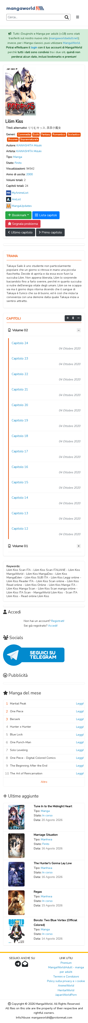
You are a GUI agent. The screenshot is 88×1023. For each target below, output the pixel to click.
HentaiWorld (66, 990)
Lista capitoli (47, 215)
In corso (47, 815)
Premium (66, 963)
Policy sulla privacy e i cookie (66, 981)
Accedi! (53, 626)
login (34, 47)
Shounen (13, 139)
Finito (18, 163)
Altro (44, 782)
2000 (29, 174)
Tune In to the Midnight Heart (53, 806)
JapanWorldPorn (66, 995)
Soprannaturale (29, 139)
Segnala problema (24, 224)
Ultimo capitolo (21, 232)
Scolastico (74, 134)
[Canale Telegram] (18, 965)
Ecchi (36, 134)
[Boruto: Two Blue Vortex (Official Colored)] (16, 931)
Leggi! (80, 704)
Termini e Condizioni (66, 977)
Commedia (24, 134)
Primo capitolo (51, 232)
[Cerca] (66, 17)
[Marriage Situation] (16, 846)
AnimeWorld (66, 986)
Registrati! (57, 621)
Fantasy (45, 134)
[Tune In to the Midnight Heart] (16, 817)
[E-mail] (25, 965)
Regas (38, 892)
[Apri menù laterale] (77, 17)
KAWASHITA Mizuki (29, 145)
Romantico (59, 134)
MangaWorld (71, 43)
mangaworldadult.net (64, 38)
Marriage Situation (46, 835)
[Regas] (16, 903)
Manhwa (46, 839)
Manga (17, 157)
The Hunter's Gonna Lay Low (53, 863)
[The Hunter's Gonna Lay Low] (16, 874)
